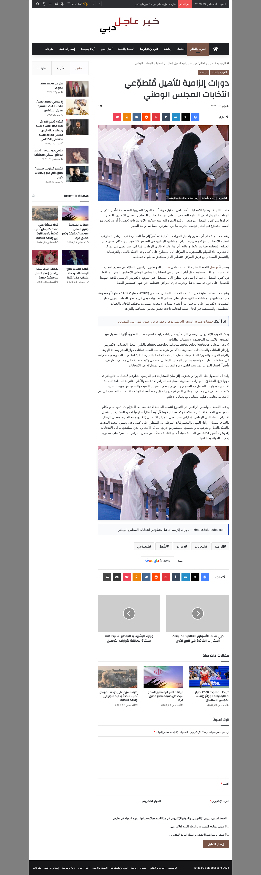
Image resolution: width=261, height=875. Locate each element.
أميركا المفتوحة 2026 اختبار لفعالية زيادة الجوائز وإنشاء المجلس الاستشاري (212, 696)
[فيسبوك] (195, 117)
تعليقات (41, 68)
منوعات (49, 49)
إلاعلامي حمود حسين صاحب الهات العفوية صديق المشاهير (49, 106)
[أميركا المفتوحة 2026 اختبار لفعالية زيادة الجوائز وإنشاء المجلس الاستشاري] (209, 677)
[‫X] (185, 117)
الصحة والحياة (126, 49)
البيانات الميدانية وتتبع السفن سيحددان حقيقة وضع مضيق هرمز (165, 696)
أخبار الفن (107, 49)
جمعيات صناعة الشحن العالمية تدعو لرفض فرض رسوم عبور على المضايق (165, 321)
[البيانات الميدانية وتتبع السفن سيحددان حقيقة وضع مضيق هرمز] (163, 677)
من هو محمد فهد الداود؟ (52, 86)
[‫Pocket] (117, 117)
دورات (180, 546)
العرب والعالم (198, 49)
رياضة (167, 49)
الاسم (225, 783)
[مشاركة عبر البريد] (117, 577)
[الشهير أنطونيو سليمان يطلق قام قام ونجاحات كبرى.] (77, 174)
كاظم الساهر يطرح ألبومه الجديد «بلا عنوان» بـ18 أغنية (77, 273)
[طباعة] (107, 577)
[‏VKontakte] (137, 117)
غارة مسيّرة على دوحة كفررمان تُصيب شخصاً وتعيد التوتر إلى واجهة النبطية (133, 4)
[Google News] (157, 560)
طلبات (166, 267)
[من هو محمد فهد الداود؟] (77, 89)
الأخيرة (60, 68)
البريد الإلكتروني (219, 801)
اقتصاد (181, 49)
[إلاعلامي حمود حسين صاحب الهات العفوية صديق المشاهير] (77, 107)
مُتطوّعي (143, 546)
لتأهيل (163, 546)
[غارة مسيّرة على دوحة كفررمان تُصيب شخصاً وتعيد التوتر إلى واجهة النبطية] (117, 677)
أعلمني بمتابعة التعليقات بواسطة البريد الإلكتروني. (198, 826)
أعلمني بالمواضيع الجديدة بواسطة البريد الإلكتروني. (197, 834)
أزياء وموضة (88, 49)
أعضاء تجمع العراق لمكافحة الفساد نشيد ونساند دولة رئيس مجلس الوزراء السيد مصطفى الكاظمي (49, 130)
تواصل (214, 267)
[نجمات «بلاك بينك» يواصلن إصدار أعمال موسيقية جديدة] (45, 257)
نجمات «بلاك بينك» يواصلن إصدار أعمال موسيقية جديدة (46, 273)
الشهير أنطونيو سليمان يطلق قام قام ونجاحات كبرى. (49, 173)
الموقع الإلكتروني (151, 801)
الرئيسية (222, 63)
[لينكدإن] (176, 117)
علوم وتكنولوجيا (149, 49)
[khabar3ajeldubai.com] (130, 25)
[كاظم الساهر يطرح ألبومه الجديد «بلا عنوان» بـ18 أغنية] (75, 257)
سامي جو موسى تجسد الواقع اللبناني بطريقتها (48, 153)
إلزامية (219, 546)
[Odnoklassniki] (127, 117)
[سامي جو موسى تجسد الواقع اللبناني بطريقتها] (77, 156)
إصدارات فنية (67, 49)
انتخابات (200, 546)
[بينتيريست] (156, 117)
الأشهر (79, 68)
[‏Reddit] (146, 117)
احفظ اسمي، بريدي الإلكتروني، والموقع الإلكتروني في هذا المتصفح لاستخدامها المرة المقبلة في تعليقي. (169, 818)
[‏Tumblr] (166, 117)
